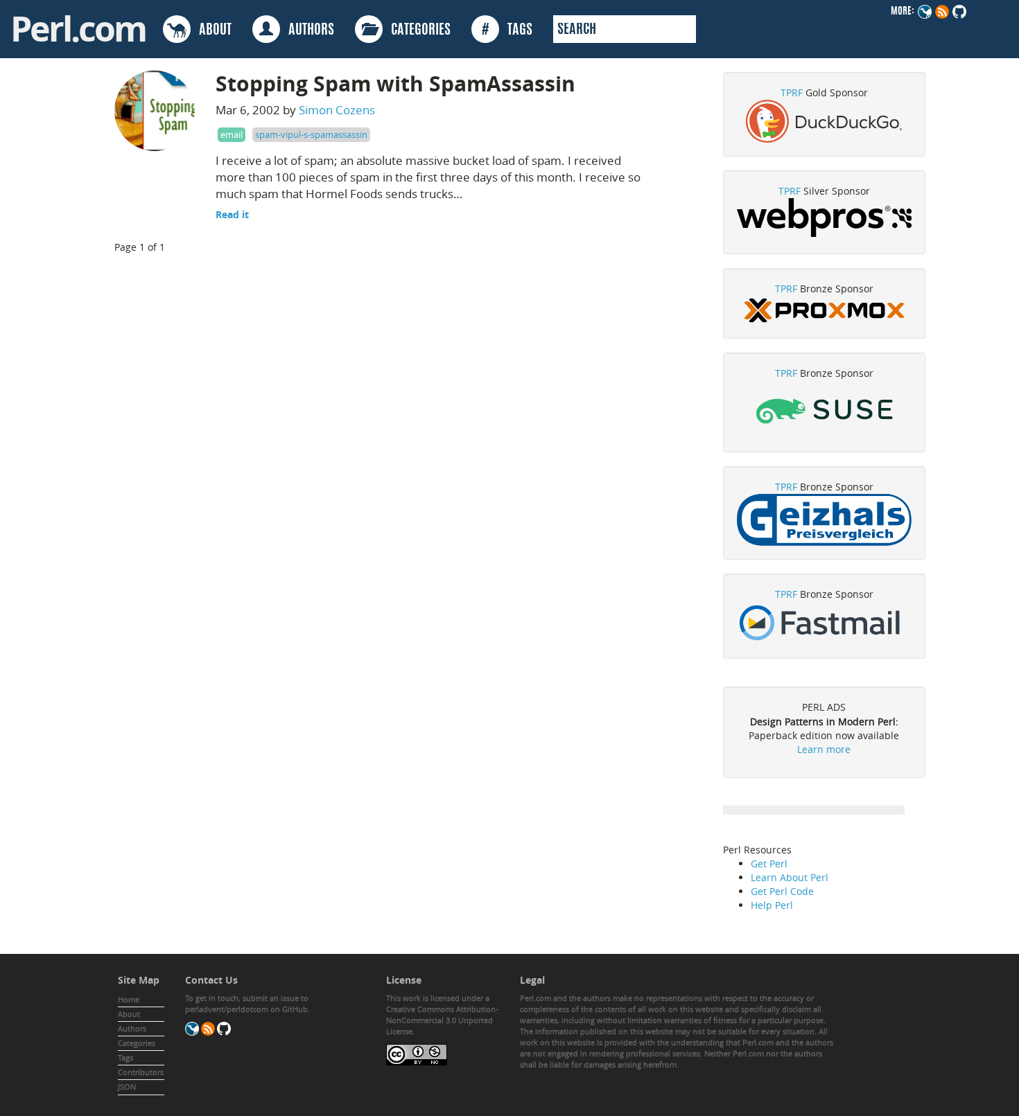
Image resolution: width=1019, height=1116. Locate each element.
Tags (125, 1057)
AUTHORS (307, 30)
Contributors (141, 1072)
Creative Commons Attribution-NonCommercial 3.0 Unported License (442, 1020)
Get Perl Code (782, 891)
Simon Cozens (337, 110)
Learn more (824, 749)
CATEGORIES (417, 30)
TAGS (507, 30)
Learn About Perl (789, 877)
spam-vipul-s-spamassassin (311, 134)
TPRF (792, 92)
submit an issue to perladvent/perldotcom (246, 1003)
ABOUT (211, 30)
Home (128, 999)
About (129, 1014)
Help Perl (772, 905)
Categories (136, 1043)
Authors (132, 1028)
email (231, 134)
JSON (127, 1086)
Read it (232, 214)
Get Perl (769, 863)
